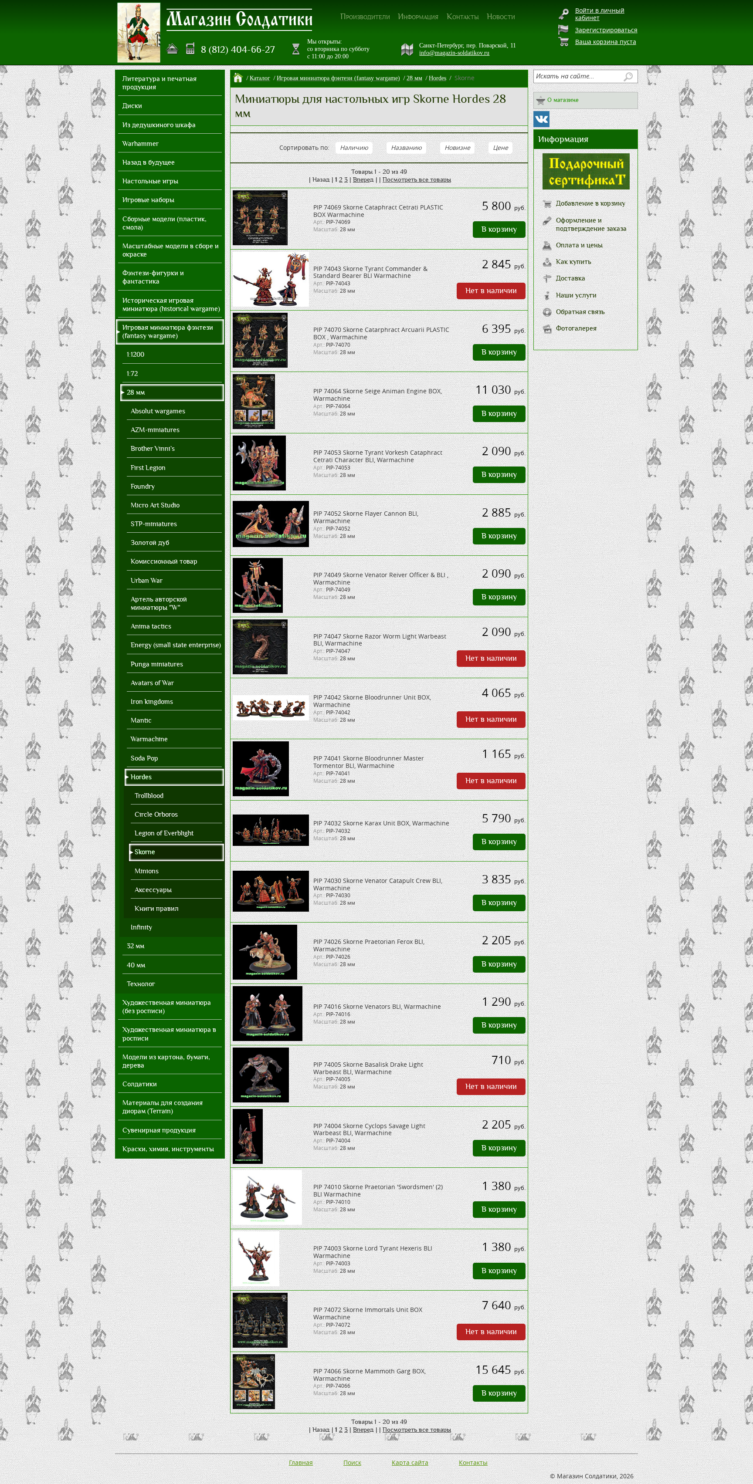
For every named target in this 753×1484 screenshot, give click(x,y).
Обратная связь (580, 312)
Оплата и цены (579, 245)
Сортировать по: (304, 147)
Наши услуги (576, 295)
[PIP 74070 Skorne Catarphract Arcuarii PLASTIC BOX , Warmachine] (260, 365)
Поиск (352, 1462)
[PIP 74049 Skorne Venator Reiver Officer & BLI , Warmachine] (258, 610)
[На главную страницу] (173, 48)
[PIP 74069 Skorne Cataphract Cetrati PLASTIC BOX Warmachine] (260, 243)
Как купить (573, 262)
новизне (457, 147)
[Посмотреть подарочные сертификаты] (586, 187)
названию (406, 147)
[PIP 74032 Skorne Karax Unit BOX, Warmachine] (271, 843)
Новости (501, 16)
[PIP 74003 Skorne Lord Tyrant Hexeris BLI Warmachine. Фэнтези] (256, 1284)
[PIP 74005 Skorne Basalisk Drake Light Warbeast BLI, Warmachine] (261, 1100)
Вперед (363, 179)
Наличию (354, 147)
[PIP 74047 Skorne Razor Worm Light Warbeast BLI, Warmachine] (260, 672)
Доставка (570, 278)
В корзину (499, 229)
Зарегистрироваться (606, 30)
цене (500, 147)
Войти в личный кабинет (599, 14)
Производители (365, 16)
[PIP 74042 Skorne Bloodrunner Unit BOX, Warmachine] (271, 718)
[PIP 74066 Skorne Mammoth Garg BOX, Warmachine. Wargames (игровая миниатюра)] (254, 1407)
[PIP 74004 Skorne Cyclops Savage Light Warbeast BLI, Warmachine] (248, 1161)
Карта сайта (410, 1462)
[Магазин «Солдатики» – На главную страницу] (139, 32)
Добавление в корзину (590, 203)
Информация (418, 16)
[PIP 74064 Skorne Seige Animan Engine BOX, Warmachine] (254, 427)
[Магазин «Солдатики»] (240, 19)
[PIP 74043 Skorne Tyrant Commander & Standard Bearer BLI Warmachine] (271, 304)
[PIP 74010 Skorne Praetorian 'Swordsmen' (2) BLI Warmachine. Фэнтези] (267, 1222)
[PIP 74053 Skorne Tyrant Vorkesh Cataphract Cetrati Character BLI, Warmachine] (259, 488)
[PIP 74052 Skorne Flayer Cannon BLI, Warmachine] (271, 545)
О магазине (563, 100)
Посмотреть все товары (417, 179)
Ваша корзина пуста (605, 41)
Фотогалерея (576, 328)
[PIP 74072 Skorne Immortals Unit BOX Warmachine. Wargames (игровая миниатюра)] (260, 1345)
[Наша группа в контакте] (541, 119)
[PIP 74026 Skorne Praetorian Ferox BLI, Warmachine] (265, 977)
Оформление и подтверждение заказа (591, 224)
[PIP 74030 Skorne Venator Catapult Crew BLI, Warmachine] (271, 909)
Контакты (463, 16)
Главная (301, 1462)
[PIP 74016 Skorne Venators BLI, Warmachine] (267, 1038)
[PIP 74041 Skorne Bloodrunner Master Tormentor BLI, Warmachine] (261, 794)
